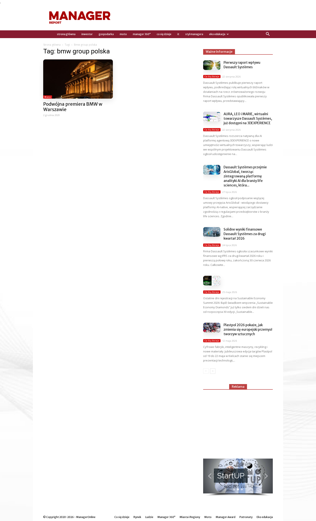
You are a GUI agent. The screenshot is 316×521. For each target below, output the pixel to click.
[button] (267, 34)
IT (178, 34)
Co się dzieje (164, 34)
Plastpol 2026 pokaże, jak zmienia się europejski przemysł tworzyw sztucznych (248, 329)
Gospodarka (106, 34)
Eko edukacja (217, 34)
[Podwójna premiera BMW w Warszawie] (78, 79)
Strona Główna (66, 34)
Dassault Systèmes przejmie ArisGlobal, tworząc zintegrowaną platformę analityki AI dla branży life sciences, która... (245, 176)
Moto (123, 34)
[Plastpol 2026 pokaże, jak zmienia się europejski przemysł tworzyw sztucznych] (211, 327)
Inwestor (87, 34)
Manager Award (225, 517)
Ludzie (149, 517)
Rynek (137, 517)
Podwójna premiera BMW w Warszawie (72, 106)
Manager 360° (142, 34)
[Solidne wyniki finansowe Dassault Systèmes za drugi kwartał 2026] (211, 232)
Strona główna (52, 45)
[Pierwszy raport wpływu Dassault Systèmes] (211, 65)
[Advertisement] (238, 422)
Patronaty (246, 517)
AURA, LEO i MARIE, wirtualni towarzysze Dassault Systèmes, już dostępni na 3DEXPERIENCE (248, 118)
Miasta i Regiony (189, 517)
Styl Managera (194, 34)
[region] (238, 477)
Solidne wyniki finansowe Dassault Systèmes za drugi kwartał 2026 (245, 233)
